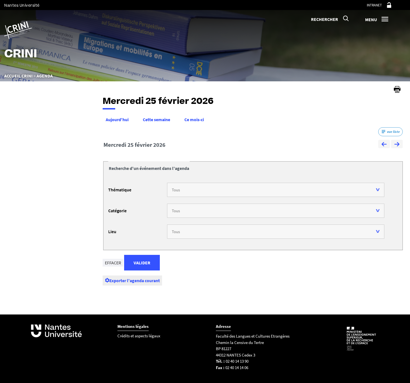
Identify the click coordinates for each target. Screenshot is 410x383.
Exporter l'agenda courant (134, 280)
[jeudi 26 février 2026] (397, 144)
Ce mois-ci (194, 119)
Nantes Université (22, 5)
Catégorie (117, 210)
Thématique (119, 189)
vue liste (393, 131)
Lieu (112, 231)
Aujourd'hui (117, 119)
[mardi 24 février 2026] (384, 144)
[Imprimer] (397, 89)
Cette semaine (156, 119)
